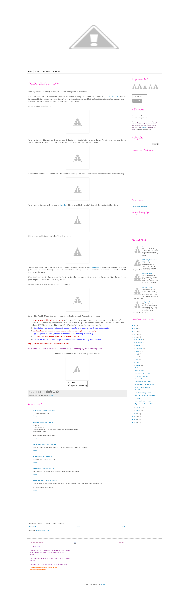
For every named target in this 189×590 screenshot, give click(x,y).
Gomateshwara (95, 267)
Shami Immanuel (38, 480)
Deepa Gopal (37, 444)
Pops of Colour (139, 370)
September (139, 348)
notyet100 (36, 456)
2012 (135, 414)
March (138, 365)
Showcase (56, 71)
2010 (135, 419)
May (137, 359)
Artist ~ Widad (139, 379)
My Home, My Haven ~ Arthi (144, 404)
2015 (135, 331)
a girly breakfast (147, 302)
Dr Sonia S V (37, 468)
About (37, 71)
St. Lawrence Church (111, 97)
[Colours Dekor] (77, 380)
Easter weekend (140, 368)
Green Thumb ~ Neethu (142, 387)
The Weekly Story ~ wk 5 (143, 401)
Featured (46, 71)
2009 (135, 422)
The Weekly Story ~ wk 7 (143, 381)
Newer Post (32, 527)
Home (30, 71)
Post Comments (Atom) (43, 530)
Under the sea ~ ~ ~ (148, 273)
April (137, 362)
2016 (135, 328)
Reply (35, 416)
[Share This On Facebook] (47, 393)
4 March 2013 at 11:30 (46, 422)
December (139, 339)
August (138, 351)
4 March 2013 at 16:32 (48, 468)
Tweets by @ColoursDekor (140, 206)
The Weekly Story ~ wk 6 (143, 393)
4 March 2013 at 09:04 (48, 410)
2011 (135, 416)
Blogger (103, 584)
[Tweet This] (50, 393)
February (139, 407)
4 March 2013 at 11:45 (49, 444)
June (137, 357)
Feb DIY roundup (140, 390)
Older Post (123, 527)
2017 (135, 325)
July (137, 354)
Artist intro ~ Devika (141, 376)
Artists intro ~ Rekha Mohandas (144, 384)
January (138, 410)
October (138, 345)
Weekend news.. (147, 287)
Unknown (36, 422)
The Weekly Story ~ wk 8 (143, 373)
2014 (135, 334)
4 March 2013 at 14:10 (47, 456)
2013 (135, 337)
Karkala (63, 205)
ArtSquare (138, 398)
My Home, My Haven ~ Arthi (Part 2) (146, 395)
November (139, 342)
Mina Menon (37, 410)
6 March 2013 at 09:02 (51, 480)
